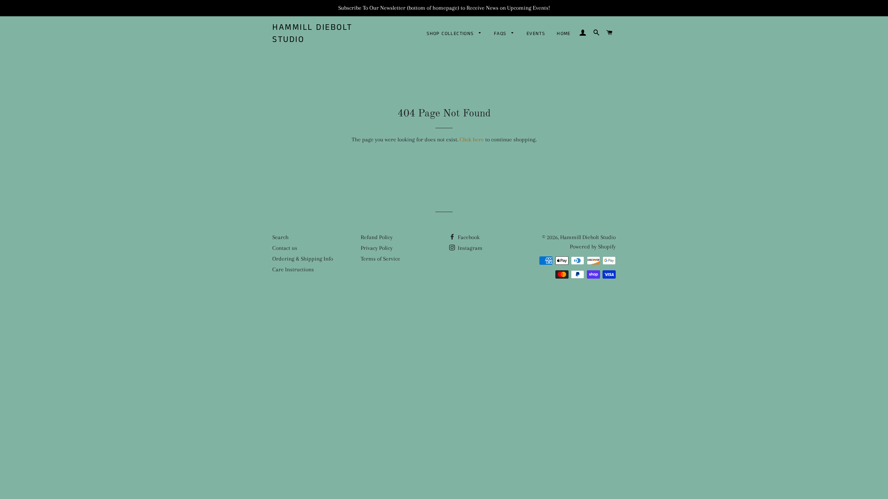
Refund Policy (377, 237)
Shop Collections (451, 33)
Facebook (468, 237)
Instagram (469, 248)
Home (564, 33)
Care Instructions (293, 269)
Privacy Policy (377, 248)
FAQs (501, 33)
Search (280, 237)
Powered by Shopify (593, 246)
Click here (472, 139)
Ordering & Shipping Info (302, 258)
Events (536, 33)
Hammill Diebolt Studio (312, 33)
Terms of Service (380, 258)
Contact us (284, 248)
